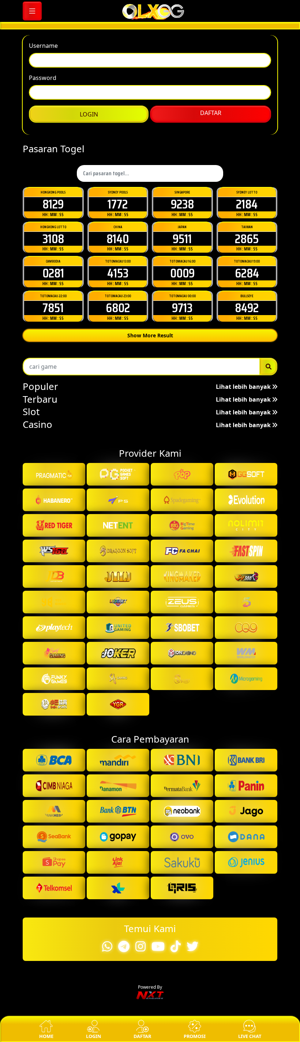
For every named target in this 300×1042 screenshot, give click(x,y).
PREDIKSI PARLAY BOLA (150, 417)
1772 (118, 551)
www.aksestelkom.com (159, 229)
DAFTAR (210, 325)
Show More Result (150, 682)
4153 (117, 620)
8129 (53, 551)
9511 (182, 585)
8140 (117, 585)
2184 (247, 551)
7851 (53, 654)
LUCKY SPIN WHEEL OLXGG (150, 471)
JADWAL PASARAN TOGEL (150, 390)
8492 (247, 654)
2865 (247, 585)
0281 (53, 620)
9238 (182, 551)
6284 (247, 620)
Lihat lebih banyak (244, 733)
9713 (182, 654)
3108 (53, 585)
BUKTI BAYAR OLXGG (150, 444)
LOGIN (89, 326)
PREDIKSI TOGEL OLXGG (150, 363)
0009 (182, 620)
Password (42, 290)
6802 (118, 654)
